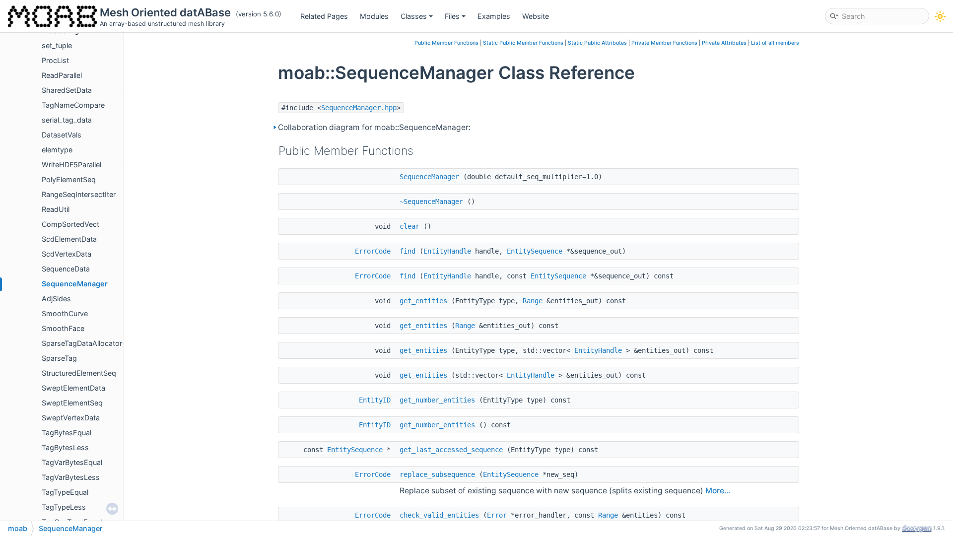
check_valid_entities (439, 515)
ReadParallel (62, 75)
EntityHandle (447, 251)
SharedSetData (67, 90)
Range (533, 301)
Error (497, 515)
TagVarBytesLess (71, 477)
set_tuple (57, 45)
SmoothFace (63, 328)
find (407, 251)
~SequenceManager (431, 201)
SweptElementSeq (72, 403)
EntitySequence (534, 251)
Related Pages (324, 16)
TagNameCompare (73, 105)
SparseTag (59, 358)
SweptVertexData (71, 417)
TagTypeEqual (65, 492)
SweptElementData (73, 388)
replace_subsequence (437, 474)
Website (535, 16)
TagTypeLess (64, 507)
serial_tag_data (67, 120)
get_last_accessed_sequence (451, 450)
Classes (414, 16)
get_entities (423, 301)
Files (452, 16)
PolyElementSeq (69, 179)
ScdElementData (69, 239)
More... (717, 490)
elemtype (57, 149)
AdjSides (56, 298)
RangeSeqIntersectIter (79, 194)
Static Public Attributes (597, 43)
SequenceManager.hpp (359, 108)
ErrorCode (373, 251)
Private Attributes (724, 43)
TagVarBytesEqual (72, 462)
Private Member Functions (664, 43)
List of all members (775, 43)
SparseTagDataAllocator (82, 343)
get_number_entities (437, 400)
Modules (374, 16)
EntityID (375, 400)
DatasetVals (61, 135)
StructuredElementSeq (79, 373)
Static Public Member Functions (523, 43)
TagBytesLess (65, 447)
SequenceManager (75, 283)
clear (409, 226)
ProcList (55, 60)
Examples (493, 16)
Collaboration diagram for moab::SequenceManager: (374, 127)
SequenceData (66, 269)
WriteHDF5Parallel (71, 164)
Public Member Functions (446, 43)
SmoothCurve (65, 313)
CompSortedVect (70, 224)
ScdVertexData (66, 254)
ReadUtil (55, 209)
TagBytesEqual (66, 432)
